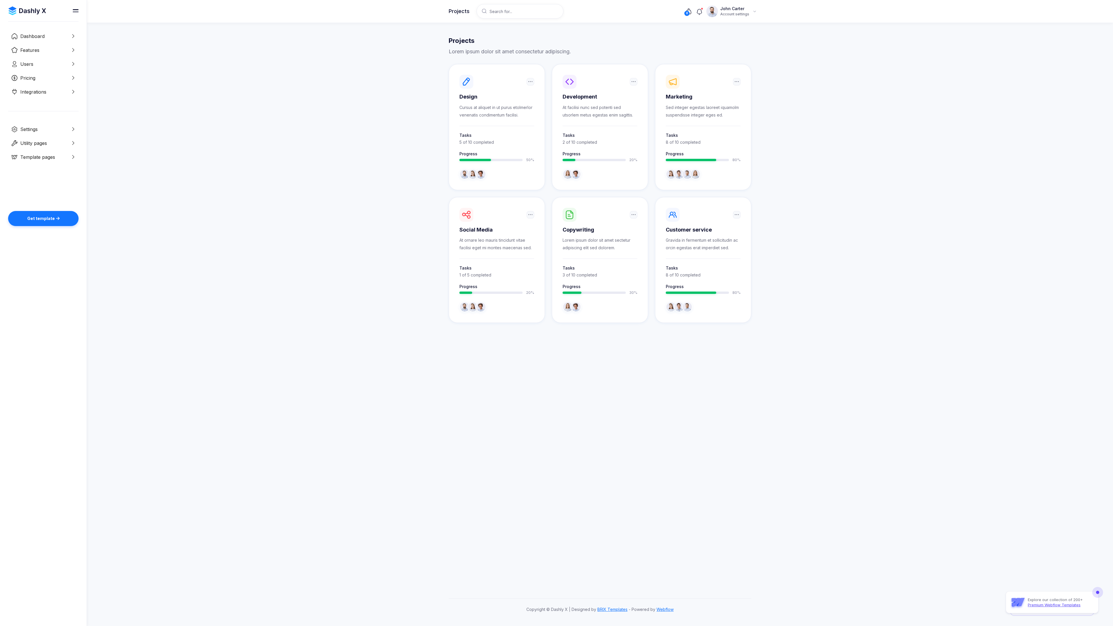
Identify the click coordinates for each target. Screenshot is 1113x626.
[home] (27, 10)
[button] (43, 36)
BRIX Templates (612, 609)
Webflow (665, 609)
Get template (43, 218)
